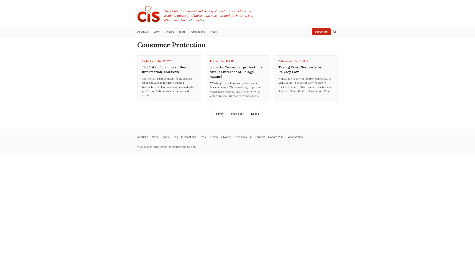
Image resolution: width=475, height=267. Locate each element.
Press (213, 61)
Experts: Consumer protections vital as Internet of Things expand (236, 72)
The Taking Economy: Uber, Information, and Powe (164, 69)
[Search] (335, 32)
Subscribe (321, 31)
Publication (148, 61)
